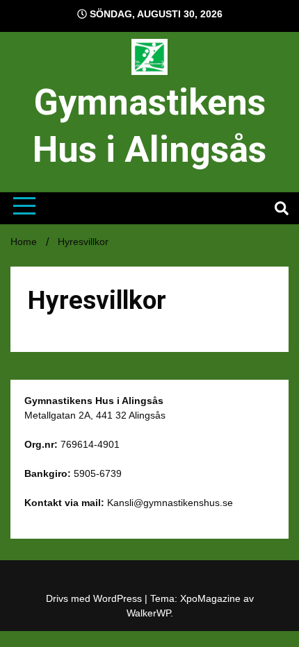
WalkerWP (148, 613)
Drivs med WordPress (95, 598)
